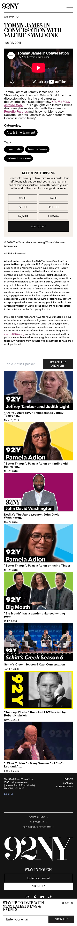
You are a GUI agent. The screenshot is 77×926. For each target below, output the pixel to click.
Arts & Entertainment (21, 132)
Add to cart (38, 226)
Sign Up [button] (61, 919)
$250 (53, 198)
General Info (37, 817)
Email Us (8, 794)
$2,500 (23, 216)
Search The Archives (57, 364)
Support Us (37, 822)
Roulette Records (16, 111)
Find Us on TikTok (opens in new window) (50, 897)
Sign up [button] (38, 886)
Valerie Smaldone (18, 158)
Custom (53, 216)
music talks (14, 149)
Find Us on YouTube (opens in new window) (42, 897)
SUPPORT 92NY (64, 786)
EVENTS (68, 779)
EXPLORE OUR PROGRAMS (37, 827)
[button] (38, 17)
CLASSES (68, 783)
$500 (22, 207)
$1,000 (53, 207)
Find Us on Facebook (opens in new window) (35, 897)
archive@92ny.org (14, 334)
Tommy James (37, 149)
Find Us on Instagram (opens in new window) (27, 897)
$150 (22, 198)
